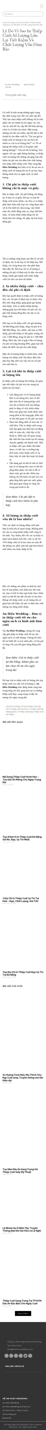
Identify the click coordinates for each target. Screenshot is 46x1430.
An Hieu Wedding (11, 1403)
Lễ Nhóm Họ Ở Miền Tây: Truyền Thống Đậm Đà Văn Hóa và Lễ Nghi (22, 1229)
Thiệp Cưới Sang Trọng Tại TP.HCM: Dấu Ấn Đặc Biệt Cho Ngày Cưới (22, 1302)
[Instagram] (11, 1356)
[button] (41, 6)
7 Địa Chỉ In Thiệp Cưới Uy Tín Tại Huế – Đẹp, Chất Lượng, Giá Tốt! (21, 899)
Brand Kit (7, 1418)
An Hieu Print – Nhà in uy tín (15, 1410)
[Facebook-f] (6, 1356)
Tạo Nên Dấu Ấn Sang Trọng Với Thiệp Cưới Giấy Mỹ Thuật (20, 1170)
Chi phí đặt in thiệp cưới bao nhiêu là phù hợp (22, 501)
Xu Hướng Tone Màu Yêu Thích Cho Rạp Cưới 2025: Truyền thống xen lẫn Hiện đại (23, 1078)
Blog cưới (14, 22)
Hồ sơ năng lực (9, 1414)
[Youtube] (16, 1356)
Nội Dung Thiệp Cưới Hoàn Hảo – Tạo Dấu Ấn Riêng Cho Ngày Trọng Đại (22, 779)
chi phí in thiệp (13, 706)
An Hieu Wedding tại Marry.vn (16, 1406)
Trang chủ (6, 22)
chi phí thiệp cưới (29, 706)
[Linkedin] (30, 1356)
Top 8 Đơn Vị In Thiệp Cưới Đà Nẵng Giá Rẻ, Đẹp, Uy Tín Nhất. (22, 838)
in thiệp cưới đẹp (25, 712)
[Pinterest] (21, 1356)
